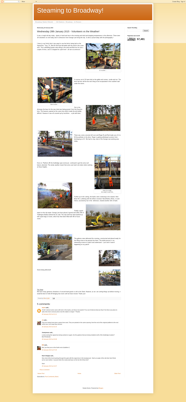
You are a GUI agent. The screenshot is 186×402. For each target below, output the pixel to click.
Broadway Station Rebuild (44, 22)
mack (43, 307)
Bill (43, 345)
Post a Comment (44, 369)
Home (79, 373)
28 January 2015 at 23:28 (49, 339)
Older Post (117, 373)
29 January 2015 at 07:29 (49, 350)
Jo (43, 320)
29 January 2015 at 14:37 (49, 366)
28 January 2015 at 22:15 (49, 326)
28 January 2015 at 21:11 (49, 314)
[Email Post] (53, 298)
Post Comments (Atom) (51, 376)
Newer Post (41, 373)
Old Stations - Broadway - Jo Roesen (68, 22)
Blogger (101, 388)
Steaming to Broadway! (70, 10)
